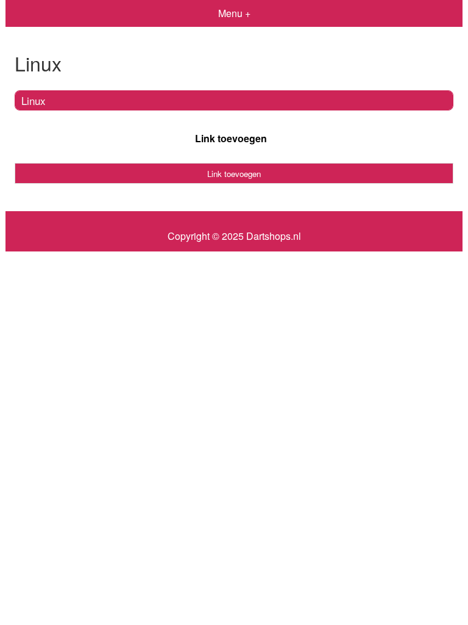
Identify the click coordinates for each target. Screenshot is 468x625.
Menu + (234, 13)
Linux (33, 100)
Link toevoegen (231, 138)
